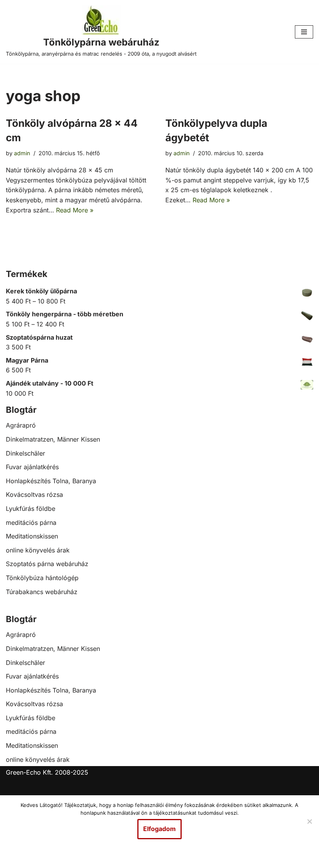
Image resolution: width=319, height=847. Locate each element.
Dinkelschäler (25, 453)
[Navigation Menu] (304, 32)
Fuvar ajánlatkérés (32, 467)
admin (22, 153)
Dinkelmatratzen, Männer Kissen (53, 439)
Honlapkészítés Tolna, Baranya (51, 481)
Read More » (74, 210)
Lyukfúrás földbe (30, 508)
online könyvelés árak (38, 550)
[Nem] (309, 821)
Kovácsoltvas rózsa (34, 494)
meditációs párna (31, 522)
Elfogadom (159, 829)
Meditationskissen (32, 536)
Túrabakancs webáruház (41, 592)
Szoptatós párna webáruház (47, 564)
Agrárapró (21, 425)
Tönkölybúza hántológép (42, 578)
